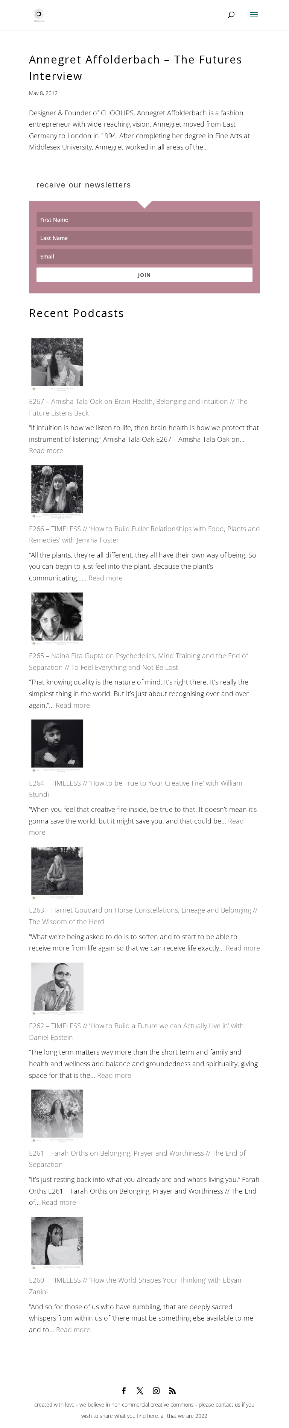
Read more (46, 450)
